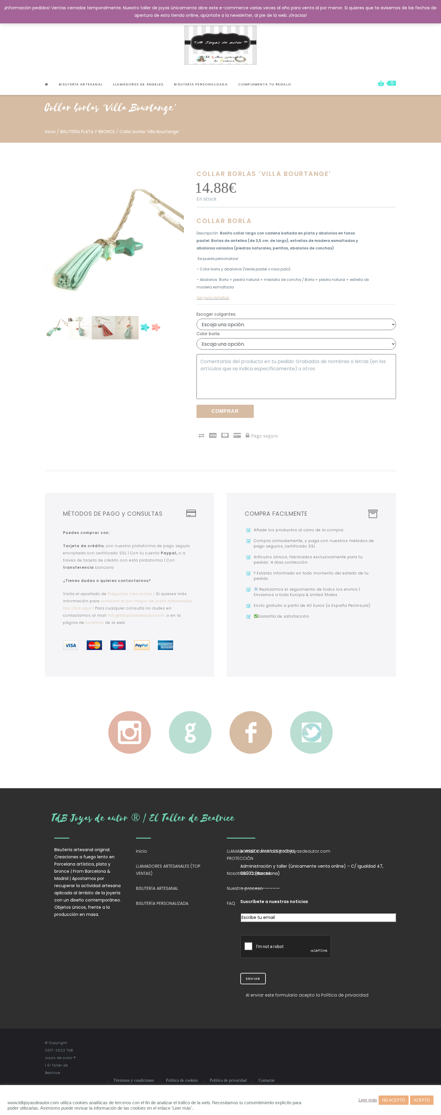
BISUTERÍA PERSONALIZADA (201, 84)
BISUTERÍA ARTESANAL (157, 888)
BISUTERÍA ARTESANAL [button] (81, 84)
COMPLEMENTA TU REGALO (264, 84)
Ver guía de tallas (212, 297)
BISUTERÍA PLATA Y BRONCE (87, 132)
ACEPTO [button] (422, 1100)
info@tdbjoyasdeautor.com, (137, 615)
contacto (95, 622)
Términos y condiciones (133, 1080)
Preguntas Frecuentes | (131, 593)
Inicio (50, 132)
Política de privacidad (228, 1080)
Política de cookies (182, 1080)
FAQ (231, 903)
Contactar (267, 1080)
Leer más (367, 1100)
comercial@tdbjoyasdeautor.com (293, 851)
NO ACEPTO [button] (393, 1100)
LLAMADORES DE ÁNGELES (138, 84)
